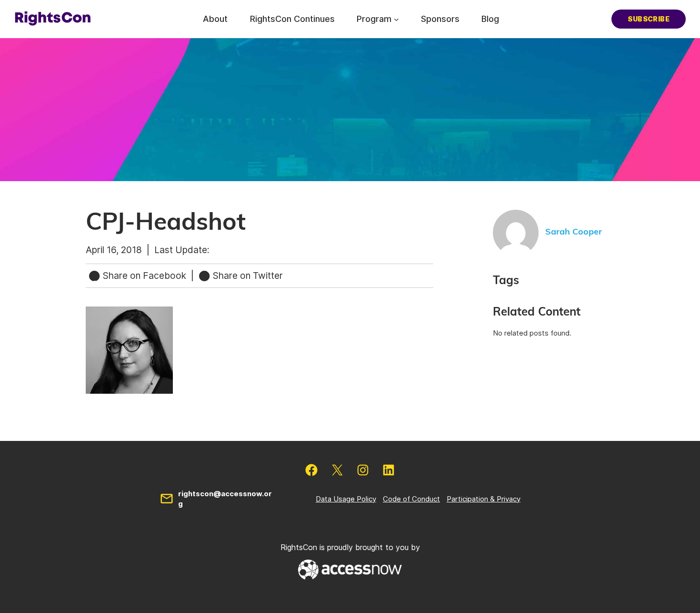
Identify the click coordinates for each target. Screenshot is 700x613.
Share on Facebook (144, 275)
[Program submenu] (396, 18)
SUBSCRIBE (649, 19)
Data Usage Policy (346, 498)
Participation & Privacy (483, 498)
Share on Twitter (246, 275)
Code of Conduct (411, 498)
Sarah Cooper (573, 232)
